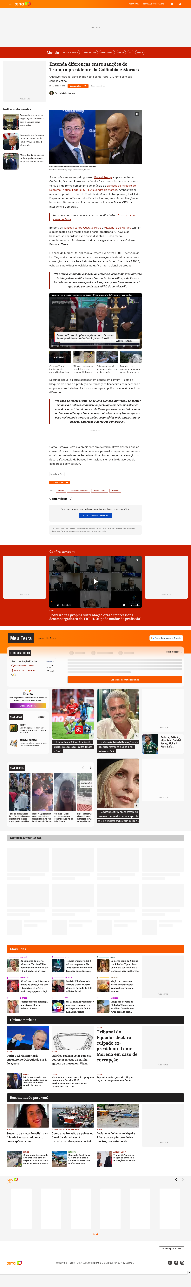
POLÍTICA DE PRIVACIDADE (121, 1263)
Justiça (52, 611)
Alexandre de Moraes (117, 228)
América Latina (119, 1152)
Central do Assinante (153, 4)
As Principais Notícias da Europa (66, 1130)
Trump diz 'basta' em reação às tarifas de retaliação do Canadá (124, 1158)
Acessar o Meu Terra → (47, 638)
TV (66, 998)
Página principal (23, 4)
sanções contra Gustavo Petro (82, 228)
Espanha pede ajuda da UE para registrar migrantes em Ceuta (115, 1079)
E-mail (172, 4)
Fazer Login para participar (95, 515)
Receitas (114, 978)
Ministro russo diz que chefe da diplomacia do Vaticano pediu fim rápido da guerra (35, 1081)
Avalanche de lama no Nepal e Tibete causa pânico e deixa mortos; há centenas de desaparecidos (116, 1137)
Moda (112, 957)
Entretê (23, 957)
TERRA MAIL (134, 4)
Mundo (61, 491)
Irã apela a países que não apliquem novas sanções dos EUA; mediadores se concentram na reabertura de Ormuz (73, 1082)
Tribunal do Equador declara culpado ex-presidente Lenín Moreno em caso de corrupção (117, 1046)
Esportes (72, 1152)
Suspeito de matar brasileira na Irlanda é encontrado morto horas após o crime (27, 1137)
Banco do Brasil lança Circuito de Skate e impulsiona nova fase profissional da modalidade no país (79, 1159)
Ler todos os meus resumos (125, 679)
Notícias (115, 491)
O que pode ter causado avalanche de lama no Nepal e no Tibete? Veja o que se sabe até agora (35, 1159)
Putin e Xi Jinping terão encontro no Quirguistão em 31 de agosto (27, 1059)
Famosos (24, 978)
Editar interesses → (174, 651)
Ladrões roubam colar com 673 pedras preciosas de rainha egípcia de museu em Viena (72, 1059)
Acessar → (42, 716)
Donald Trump (103, 177)
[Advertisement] (163, 1081)
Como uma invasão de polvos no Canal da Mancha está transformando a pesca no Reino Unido (73, 1137)
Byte (67, 957)
